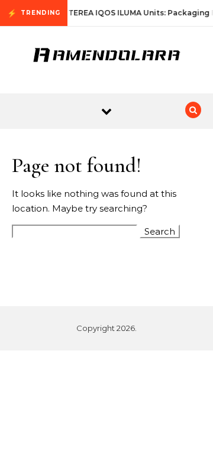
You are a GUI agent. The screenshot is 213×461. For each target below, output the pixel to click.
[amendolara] (106, 55)
